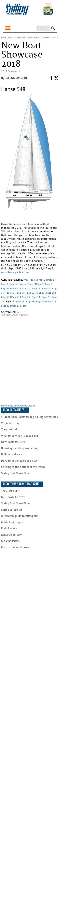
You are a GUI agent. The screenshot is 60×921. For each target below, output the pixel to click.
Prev (26, 279)
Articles (12, 37)
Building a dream (11, 454)
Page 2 (42, 279)
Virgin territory (10, 423)
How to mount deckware (16, 547)
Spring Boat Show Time (15, 473)
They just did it (10, 429)
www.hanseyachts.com (15, 272)
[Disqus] (30, 360)
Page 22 (15, 297)
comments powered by (18, 405)
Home (3, 37)
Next (24, 305)
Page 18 (30, 292)
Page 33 (15, 305)
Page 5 (13, 284)
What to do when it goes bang (19, 435)
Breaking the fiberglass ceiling (19, 448)
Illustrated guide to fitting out (19, 516)
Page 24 (36, 297)
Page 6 (22, 284)
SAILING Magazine (16, 78)
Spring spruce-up (11, 510)
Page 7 (31, 284)
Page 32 (5, 305)
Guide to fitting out (12, 522)
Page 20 (50, 292)
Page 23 (26, 297)
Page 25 (46, 297)
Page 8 (39, 284)
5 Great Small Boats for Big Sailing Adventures (29, 417)
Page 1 (33, 279)
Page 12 (26, 288)
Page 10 (5, 288)
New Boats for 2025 (13, 442)
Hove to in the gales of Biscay (19, 461)
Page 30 (40, 301)
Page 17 (20, 292)
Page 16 (10, 292)
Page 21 (5, 297)
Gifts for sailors (10, 541)
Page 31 (50, 301)
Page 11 (15, 288)
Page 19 (40, 292)
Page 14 (46, 288)
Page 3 (50, 279)
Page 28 (20, 301)
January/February (11, 535)
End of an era (9, 528)
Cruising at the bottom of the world (23, 467)
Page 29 (30, 301)
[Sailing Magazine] (17, 11)
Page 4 (4, 284)
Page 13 (36, 288)
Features (27, 37)
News (19, 37)
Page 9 (48, 284)
